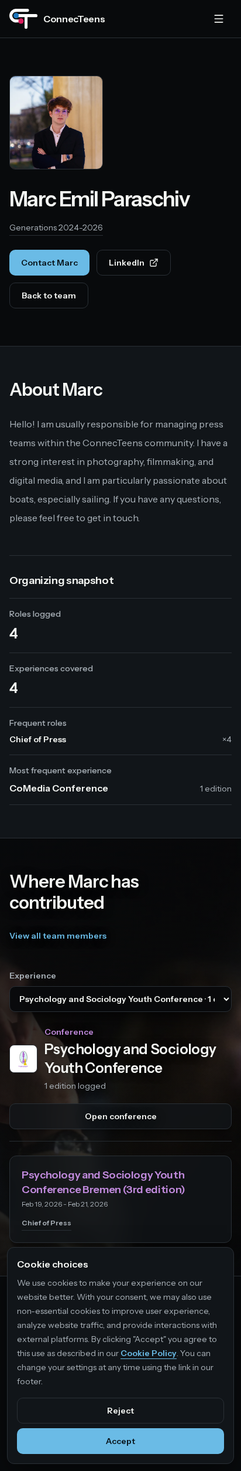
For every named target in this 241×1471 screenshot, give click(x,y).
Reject (120, 1410)
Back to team (49, 295)
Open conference (121, 1116)
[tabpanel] (120, 1134)
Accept (120, 1441)
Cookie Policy (148, 1353)
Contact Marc (49, 262)
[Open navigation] (219, 19)
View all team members (57, 935)
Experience (32, 975)
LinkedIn (140, 265)
